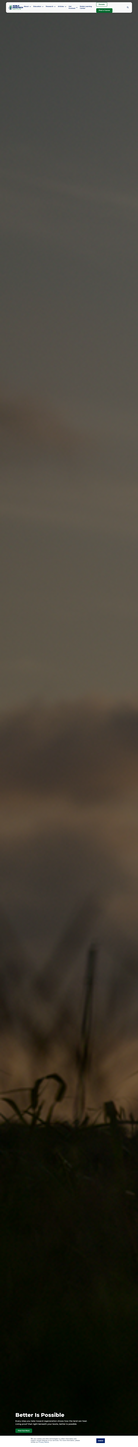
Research (49, 6)
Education (37, 6)
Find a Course (104, 10)
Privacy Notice (43, 1442)
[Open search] (127, 7)
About (26, 6)
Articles (61, 6)
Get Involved (72, 7)
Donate (102, 4)
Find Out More (24, 1431)
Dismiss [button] (100, 1441)
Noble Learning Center (86, 7)
